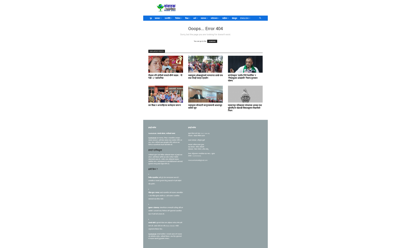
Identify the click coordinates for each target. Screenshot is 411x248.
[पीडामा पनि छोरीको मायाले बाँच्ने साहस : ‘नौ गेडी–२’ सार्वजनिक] (165, 64)
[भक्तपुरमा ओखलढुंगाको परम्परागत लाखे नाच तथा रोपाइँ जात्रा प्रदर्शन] (205, 64)
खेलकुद (234, 18)
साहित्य (224, 18)
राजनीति (167, 18)
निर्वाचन (177, 18)
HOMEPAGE (212, 41)
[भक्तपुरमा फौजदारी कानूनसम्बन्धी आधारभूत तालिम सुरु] (205, 94)
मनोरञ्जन (214, 18)
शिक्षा (186, 18)
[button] (260, 18)
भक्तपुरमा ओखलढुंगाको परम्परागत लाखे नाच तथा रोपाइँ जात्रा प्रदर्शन (205, 76)
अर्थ (194, 18)
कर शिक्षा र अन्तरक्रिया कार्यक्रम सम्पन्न (164, 105)
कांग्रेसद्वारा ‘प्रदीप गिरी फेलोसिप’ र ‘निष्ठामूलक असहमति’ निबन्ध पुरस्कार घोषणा (243, 78)
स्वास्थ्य (203, 18)
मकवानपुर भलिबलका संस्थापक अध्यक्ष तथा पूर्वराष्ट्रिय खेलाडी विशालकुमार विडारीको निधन (245, 108)
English (244, 18)
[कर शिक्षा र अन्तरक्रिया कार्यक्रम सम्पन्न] (165, 94)
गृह (151, 18)
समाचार (157, 18)
